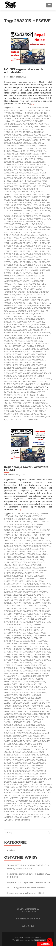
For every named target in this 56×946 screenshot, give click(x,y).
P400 (17, 411)
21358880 (41, 145)
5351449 (8, 332)
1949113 (8, 132)
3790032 (27, 243)
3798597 (17, 273)
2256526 (8, 170)
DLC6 (6, 386)
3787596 (8, 240)
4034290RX (34, 700)
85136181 (19, 370)
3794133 (17, 262)
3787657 (27, 240)
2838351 (36, 194)
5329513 (40, 321)
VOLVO (18, 419)
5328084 (19, 319)
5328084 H (29, 319)
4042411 (40, 294)
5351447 (41, 329)
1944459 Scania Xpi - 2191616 (18, 126)
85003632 (19, 354)
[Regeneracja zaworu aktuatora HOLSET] (28, 445)
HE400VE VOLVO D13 (14, 395)
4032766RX (22, 283)
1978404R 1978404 (24, 537)
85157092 (18, 378)
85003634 (30, 354)
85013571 (41, 359)
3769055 (46, 208)
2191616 (17, 156)
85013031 (41, 357)
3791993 (36, 248)
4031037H (39, 275)
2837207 (20, 191)
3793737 (27, 256)
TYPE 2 (11, 419)
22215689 (9, 164)
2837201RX (9, 191)
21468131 (9, 153)
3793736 (17, 256)
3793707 (8, 256)
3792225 (36, 251)
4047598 (8, 305)
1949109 (29, 129)
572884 (7, 348)
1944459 (44, 118)
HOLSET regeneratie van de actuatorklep (23, 71)
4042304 (31, 294)
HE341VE (32, 386)
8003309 (44, 348)
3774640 (27, 218)
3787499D (9, 235)
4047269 (36, 302)
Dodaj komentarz (32, 419)
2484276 (8, 180)
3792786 (46, 254)
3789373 (46, 240)
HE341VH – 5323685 (14, 389)
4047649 (36, 305)
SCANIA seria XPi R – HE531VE (29, 817)
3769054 (36, 208)
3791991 (27, 248)
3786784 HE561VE (41, 635)
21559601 (30, 153)
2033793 (46, 134)
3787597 (17, 240)
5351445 (32, 329)
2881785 (27, 197)
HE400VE (29, 389)
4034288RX (9, 294)
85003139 (30, 351)
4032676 (17, 281)
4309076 (8, 308)
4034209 (31, 289)
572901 (16, 348)
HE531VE (26, 403)
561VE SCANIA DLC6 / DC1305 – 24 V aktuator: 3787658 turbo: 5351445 (26, 344)
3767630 (8, 205)
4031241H (39, 278)
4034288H (45, 292)
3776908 (38, 221)
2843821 (17, 197)
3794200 (46, 262)
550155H (8, 343)
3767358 (36, 202)
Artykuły (11, 850)
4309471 (43, 311)
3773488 (27, 216)
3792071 (8, 251)
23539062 (41, 172)
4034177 (21, 289)
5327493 (17, 316)
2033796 (8, 137)
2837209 (30, 191)
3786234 (36, 229)
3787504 (19, 235)
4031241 (28, 278)
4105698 (46, 305)
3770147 (27, 210)
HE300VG (22, 386)
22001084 (19, 161)
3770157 (8, 213)
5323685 (38, 313)
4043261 (17, 297)
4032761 (27, 281)
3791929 (17, 248)
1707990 (36, 110)
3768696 (27, 208)
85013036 (9, 359)
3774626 (17, 218)
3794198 (36, 262)
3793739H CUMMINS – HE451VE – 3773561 (25, 665)
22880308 (9, 172)
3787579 (17, 237)
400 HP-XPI (37, 273)
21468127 (41, 151)
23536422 (19, 172)
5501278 (28, 340)
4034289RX (21, 700)
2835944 (17, 186)
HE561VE (29, 405)
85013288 (19, 359)
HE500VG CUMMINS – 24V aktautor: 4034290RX (26, 799)
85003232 (41, 351)
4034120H (31, 286)
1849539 (37, 115)
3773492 (36, 216)
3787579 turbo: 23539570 (35, 237)
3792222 (17, 251)
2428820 (8, 178)
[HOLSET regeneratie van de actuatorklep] (28, 47)
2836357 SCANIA (40, 592)
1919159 (26, 118)
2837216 (39, 191)
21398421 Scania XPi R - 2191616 (19, 151)
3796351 (8, 273)
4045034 (27, 297)
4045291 (26, 300)
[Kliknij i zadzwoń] (49, 940)
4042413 (8, 297)
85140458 (30, 370)
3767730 (17, 205)
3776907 (28, 221)
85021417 (30, 365)
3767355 (17, 202)
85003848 (19, 357)
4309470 (27, 308)
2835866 (42, 183)
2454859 (46, 178)
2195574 (38, 159)
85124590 (41, 367)
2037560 (27, 137)
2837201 (35, 189)
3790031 (17, 243)
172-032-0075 (20, 519)
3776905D (18, 221)
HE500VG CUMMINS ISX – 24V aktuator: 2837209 (27, 802)
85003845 (9, 357)
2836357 (36, 186)
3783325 (17, 229)
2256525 (8, 167)
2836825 (16, 189)
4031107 (19, 278)
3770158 (17, 213)
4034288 (8, 292)
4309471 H (9, 313)
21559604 (41, 153)
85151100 (39, 376)
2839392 (46, 194)
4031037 (28, 275)
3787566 (8, 237)
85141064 (19, 373)
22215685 (41, 161)
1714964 (46, 110)
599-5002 (25, 348)
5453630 (27, 335)
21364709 (19, 148)
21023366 (28, 142)
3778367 (28, 226)
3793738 (36, 256)
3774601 (8, 218)
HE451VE (40, 395)
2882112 (18, 199)
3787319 (27, 232)
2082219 (46, 140)
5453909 (36, 335)
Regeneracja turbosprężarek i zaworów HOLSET (29, 882)
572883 (40, 346)
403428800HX (32, 292)
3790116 (36, 243)
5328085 (40, 319)
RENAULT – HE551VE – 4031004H (29, 416)
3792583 (36, 254)
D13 (49, 378)
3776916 (19, 224)
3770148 (36, 210)
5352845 (36, 332)
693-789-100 (28, 925)
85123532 (30, 367)
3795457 (45, 270)
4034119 (20, 286)
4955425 (19, 313)
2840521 (8, 197)
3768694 (8, 208)
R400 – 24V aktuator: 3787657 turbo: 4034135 (23, 813)
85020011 (41, 362)
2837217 (8, 194)
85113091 (9, 367)
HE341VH (42, 386)
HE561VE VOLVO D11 (14, 806)
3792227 (8, 254)
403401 (32, 283)
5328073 (27, 316)
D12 (44, 378)
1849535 (18, 115)
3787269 (18, 232)
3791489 (36, 245)
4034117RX (9, 286)
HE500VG (8, 397)
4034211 (40, 289)
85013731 (19, 362)
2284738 (17, 170)
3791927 (46, 245)
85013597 (9, 362)
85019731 (30, 362)
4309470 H (33, 311)
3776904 (46, 218)
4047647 (17, 305)
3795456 (46, 264)
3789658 (8, 243)
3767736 (27, 205)
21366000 (30, 148)
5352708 (27, 332)
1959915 (17, 132)
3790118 (46, 243)
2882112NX (29, 199)
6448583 (34, 348)
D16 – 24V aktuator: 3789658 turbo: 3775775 (25, 381)
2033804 (17, 137)
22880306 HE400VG (32, 170)
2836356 (27, 186)
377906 (37, 226)
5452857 (17, 335)
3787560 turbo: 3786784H (36, 235)
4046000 (45, 300)
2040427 (8, 140)
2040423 (47, 137)
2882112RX (41, 199)
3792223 (27, 251)
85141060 (9, 373)
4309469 (17, 308)
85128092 (9, 370)
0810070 (15, 107)
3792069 (46, 248)
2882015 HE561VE (32, 603)
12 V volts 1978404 (23, 110)
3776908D (9, 224)
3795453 (36, 264)
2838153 (17, 194)
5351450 (17, 332)
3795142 (17, 264)
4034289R (21, 294)
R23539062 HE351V (13, 811)
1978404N (28, 132)
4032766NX (9, 283)
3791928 (8, 248)
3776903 (36, 218)
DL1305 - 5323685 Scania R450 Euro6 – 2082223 (27, 384)
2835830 (32, 183)
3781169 (8, 229)
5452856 (8, 335)
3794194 (27, 262)
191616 (17, 118)
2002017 (27, 134)
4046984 (17, 302)
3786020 (27, 229)
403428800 (18, 292)
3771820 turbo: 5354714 (25, 619)
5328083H (9, 319)
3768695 (17, 208)
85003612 (9, 354)
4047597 (46, 302)
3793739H (9, 259)
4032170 (8, 281)
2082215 (36, 140)
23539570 (19, 175)
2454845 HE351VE (22, 178)
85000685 (9, 351)
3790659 (8, 245)
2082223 (8, 142)
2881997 (36, 197)
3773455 (17, 216)
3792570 (27, 254)
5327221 (8, 316)
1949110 (38, 129)
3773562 (46, 216)
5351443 (27, 324)
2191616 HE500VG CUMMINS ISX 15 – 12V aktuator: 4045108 (27, 157)
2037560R (37, 137)
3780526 (46, 226)
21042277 (38, 142)
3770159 (27, 213)
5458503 (46, 335)
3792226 (46, 251)
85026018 (41, 365)
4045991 (35, 300)
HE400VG (30, 395)
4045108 (36, 297)
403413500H (10, 289)
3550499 (8, 202)
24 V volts (40, 175)
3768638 (36, 205)
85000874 (19, 351)
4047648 (27, 305)
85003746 (41, 354)
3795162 (27, 264)
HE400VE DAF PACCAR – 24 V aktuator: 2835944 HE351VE (26, 390)
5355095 (46, 332)
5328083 (36, 316)
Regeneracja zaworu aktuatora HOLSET (26, 468)
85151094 (28, 376)
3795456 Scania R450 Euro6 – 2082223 (22, 270)
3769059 (8, 210)
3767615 (46, 202)
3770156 (46, 210)
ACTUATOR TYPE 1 (33, 378)
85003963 (30, 357)
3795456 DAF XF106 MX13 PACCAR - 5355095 (26, 267)
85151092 (17, 376)
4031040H (9, 278)
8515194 (8, 378)
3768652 (46, 205)
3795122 (8, 264)
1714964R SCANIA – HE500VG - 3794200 (23, 113)
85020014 (9, 365)
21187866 (19, 145)
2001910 (17, 134)
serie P (47, 817)
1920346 (35, 118)
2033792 (36, 134)
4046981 (8, 302)
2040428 (17, 140)
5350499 (8, 324)
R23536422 (28, 411)
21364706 (9, 148)
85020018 (19, 365)
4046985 (27, 302)
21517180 (19, 153)
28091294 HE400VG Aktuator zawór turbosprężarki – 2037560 (25, 182)
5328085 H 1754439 (25, 321)
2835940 (8, 186)
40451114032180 (12, 300)
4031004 (8, 275)
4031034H (18, 275)
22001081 (9, 161)
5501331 (38, 340)
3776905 (8, 221)
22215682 (30, 161)
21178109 (9, 145)
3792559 (17, 254)
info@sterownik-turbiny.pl (28, 918)
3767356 (27, 202)
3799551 (27, 273)
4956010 (29, 313)
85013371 (30, 359)
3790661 (17, 245)
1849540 (46, 115)
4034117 (41, 283)
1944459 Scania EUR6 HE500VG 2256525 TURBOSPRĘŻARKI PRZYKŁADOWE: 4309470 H (26, 122)
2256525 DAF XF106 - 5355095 (28, 167)
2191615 (8, 156)
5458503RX (9, 338)
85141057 (41, 370)
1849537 (28, 115)
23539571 (30, 175)
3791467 (27, 245)
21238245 (30, 145)
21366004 (41, 148)
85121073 (19, 367)
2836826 (26, 189)
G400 (14, 386)
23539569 (9, 175)
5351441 (17, 324)
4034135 (40, 286)
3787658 (36, 240)
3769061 (17, 210)
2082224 (17, 142)
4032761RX (37, 281)
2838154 (27, 194)
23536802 (30, 172)
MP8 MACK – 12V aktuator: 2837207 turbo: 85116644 (27, 807)
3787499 (37, 232)
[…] (32, 103)
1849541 (8, 118)
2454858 (36, 178)
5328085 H (9, 321)
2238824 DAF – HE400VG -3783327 (31, 164)
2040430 (27, 140)
